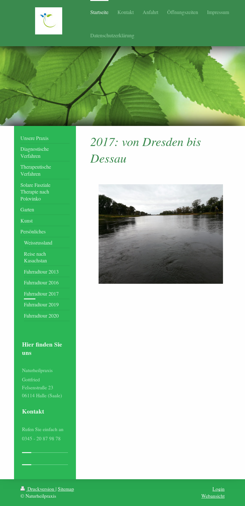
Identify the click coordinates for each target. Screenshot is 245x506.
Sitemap (66, 489)
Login (218, 489)
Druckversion (41, 489)
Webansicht (213, 496)
